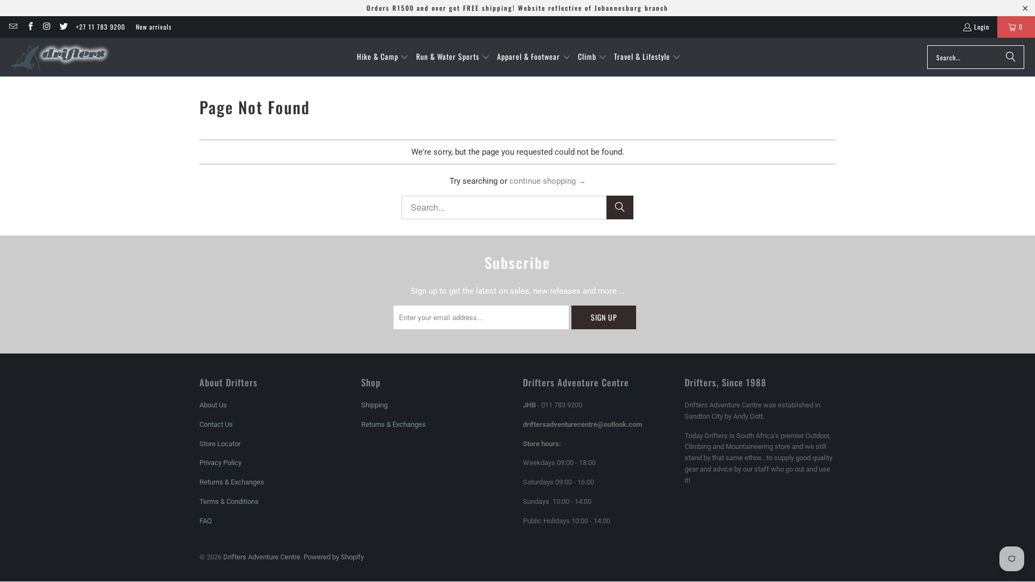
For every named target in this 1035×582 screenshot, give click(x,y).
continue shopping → (547, 181)
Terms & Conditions (229, 501)
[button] (383, 57)
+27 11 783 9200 (100, 26)
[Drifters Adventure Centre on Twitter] (63, 26)
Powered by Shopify (333, 557)
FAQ (205, 521)
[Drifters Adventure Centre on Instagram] (46, 26)
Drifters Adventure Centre (261, 557)
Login (981, 26)
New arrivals (153, 26)
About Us (213, 405)
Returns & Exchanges (231, 482)
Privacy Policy (220, 463)
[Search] (1010, 57)
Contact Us (216, 424)
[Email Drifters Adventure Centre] (12, 26)
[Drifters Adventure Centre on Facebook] (29, 26)
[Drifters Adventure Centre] (61, 57)
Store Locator (219, 444)
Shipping (374, 405)
